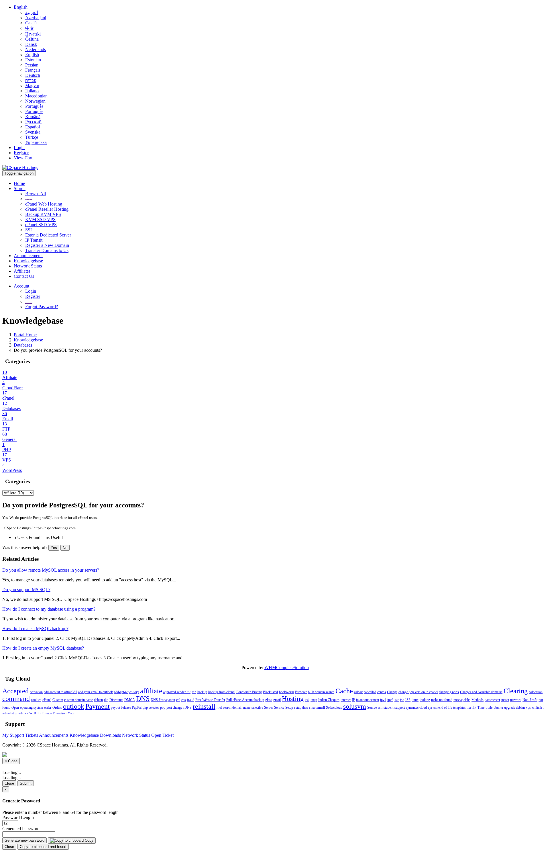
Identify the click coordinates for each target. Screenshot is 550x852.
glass (268, 700)
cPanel (46, 700)
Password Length (18, 817)
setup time (301, 708)
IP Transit (33, 240)
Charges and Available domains (481, 692)
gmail (277, 700)
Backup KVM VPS (43, 214)
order (47, 708)
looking (425, 700)
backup (202, 692)
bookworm (286, 692)
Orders (57, 708)
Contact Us (24, 276)
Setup (289, 708)
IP (353, 700)
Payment (97, 706)
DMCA (129, 700)
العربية (31, 12)
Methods (478, 700)
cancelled (370, 692)
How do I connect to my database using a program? (48, 609)
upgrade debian (514, 708)
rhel (219, 708)
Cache (344, 691)
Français (32, 70)
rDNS (187, 708)
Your (71, 713)
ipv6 (390, 700)
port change (174, 708)
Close (9, 783)
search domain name (236, 708)
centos (381, 692)
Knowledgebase (28, 260)
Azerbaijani (35, 17)
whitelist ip (9, 713)
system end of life (440, 708)
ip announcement (367, 700)
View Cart (23, 157)
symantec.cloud (416, 708)
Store (19, 188)
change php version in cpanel (418, 692)
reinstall (204, 706)
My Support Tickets (20, 735)
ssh (380, 708)
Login (19, 147)
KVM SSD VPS (40, 219)
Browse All (35, 193)
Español (32, 126)
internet (346, 700)
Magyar (32, 85)
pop (162, 708)
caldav (358, 692)
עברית (30, 80)
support (399, 708)
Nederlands (35, 49)
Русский (33, 121)
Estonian (33, 59)
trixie (489, 708)
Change (392, 692)
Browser (301, 692)
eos (183, 700)
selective (257, 708)
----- (28, 198)
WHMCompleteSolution (286, 667)
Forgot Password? (41, 306)
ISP (407, 700)
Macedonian (36, 95)
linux (415, 700)
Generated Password (21, 828)
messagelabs (461, 700)
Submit (26, 783)
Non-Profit (529, 700)
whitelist (537, 708)
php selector (151, 708)
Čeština (32, 39)
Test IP (471, 708)
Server (268, 708)
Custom (57, 700)
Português (34, 106)
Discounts (116, 700)
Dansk (31, 44)
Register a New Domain (47, 245)
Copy (88, 840)
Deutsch (32, 75)
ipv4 (383, 700)
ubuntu (498, 708)
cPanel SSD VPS (41, 224)
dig (106, 700)
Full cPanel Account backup (245, 700)
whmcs (23, 713)
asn (194, 692)
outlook (73, 706)
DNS (143, 698)
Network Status (28, 265)
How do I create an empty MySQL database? (43, 648)
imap (314, 700)
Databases (23, 345)
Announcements (28, 255)
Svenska (32, 132)
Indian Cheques (328, 700)
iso (402, 700)
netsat (505, 700)
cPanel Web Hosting (43, 204)
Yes (54, 548)
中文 (29, 28)
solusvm (354, 706)
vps (528, 708)
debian (98, 700)
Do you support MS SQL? (26, 589)
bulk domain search (321, 692)
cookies (36, 700)
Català (31, 22)
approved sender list (176, 692)
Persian (31, 64)
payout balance (121, 708)
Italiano (32, 90)
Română (32, 116)
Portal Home (25, 334)
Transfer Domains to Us (46, 250)
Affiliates (22, 271)
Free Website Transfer (210, 700)
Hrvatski (33, 34)
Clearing (516, 691)
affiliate (151, 691)
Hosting (293, 698)
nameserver (492, 700)
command (16, 698)
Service (279, 708)
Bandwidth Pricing (249, 692)
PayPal (137, 708)
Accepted (15, 691)
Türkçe (31, 137)
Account (23, 286)
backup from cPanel (221, 692)
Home (19, 183)
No (65, 548)
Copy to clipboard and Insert (43, 847)
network (515, 700)
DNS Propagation (163, 700)
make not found (441, 700)
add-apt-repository (126, 692)
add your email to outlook (95, 692)
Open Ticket (162, 735)
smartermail (317, 708)
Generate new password (24, 840)
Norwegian (35, 101)
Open (15, 708)
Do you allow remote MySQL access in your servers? (50, 570)
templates (459, 708)
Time (481, 708)
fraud (190, 700)
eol (178, 700)
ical (307, 700)
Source (372, 708)
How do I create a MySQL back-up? (35, 628)
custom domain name (78, 700)
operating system (31, 708)
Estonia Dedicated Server (48, 234)
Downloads (111, 735)
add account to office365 (60, 692)
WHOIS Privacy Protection (47, 713)
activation (36, 692)
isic (396, 700)
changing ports (449, 692)
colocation (536, 692)
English (21, 7)
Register (21, 152)
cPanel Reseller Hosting (46, 209)
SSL (29, 229)
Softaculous (334, 708)
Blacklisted (270, 692)
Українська (36, 142)
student (388, 708)
